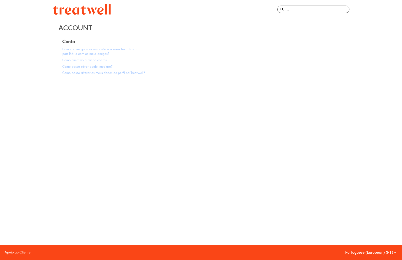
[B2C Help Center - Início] (82, 9)
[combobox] (317, 9)
